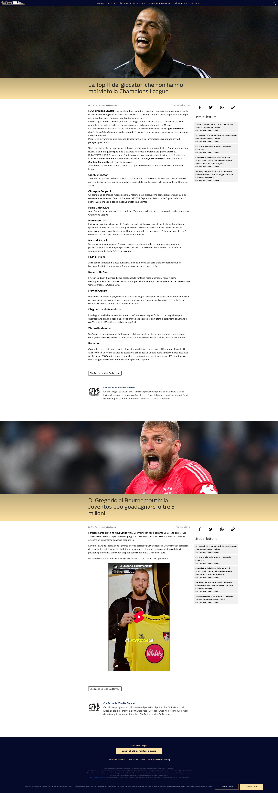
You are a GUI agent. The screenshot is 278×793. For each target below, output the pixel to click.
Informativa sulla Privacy (159, 759)
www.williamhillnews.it (99, 777)
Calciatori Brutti (181, 3)
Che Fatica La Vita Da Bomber (132, 3)
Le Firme (195, 3)
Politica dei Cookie (136, 759)
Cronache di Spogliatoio (159, 3)
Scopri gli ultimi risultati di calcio (139, 751)
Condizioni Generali (116, 759)
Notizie (100, 3)
